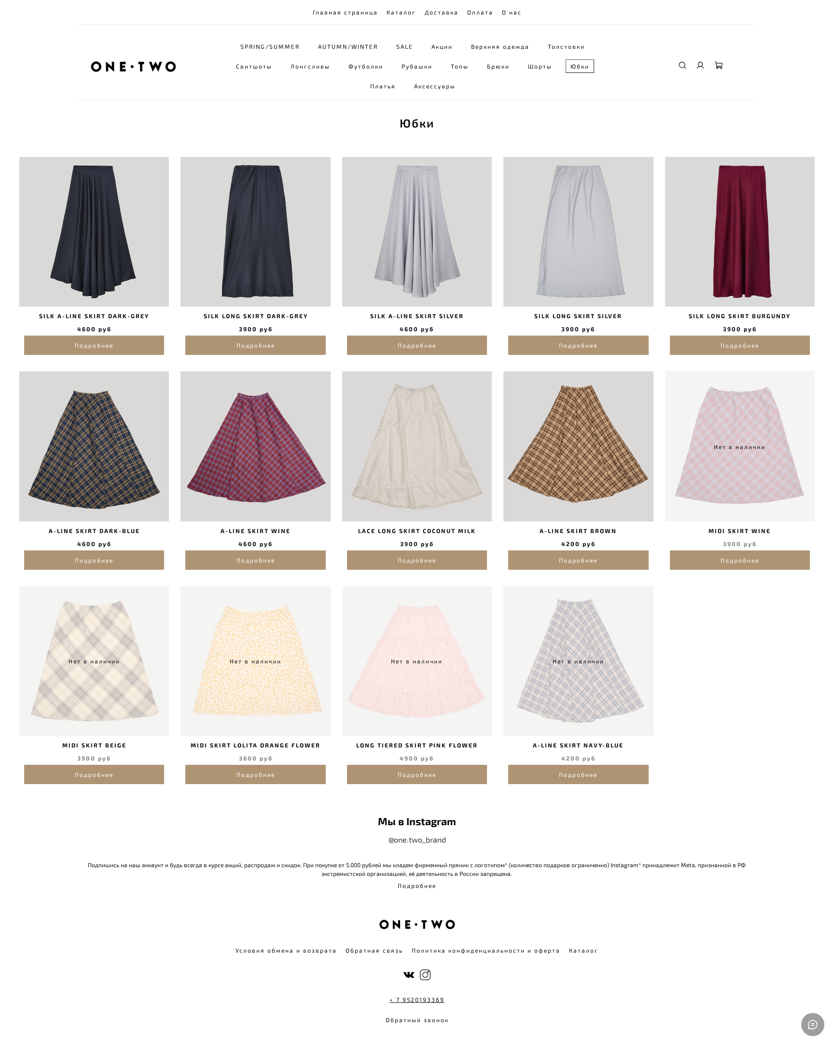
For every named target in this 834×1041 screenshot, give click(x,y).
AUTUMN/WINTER (348, 46)
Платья (383, 86)
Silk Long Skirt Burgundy (740, 315)
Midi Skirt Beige (94, 745)
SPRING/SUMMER (270, 46)
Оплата (480, 12)
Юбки (579, 66)
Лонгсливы (310, 66)
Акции (442, 46)
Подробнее (94, 345)
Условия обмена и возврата (286, 950)
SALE (404, 46)
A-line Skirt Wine (256, 530)
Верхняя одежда (500, 46)
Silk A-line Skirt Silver (417, 315)
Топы (460, 66)
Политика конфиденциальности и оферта (486, 950)
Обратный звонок (417, 1019)
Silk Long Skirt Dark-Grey (256, 315)
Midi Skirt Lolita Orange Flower (255, 745)
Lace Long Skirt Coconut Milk (417, 530)
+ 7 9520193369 (417, 999)
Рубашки (417, 66)
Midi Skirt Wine (740, 530)
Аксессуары (435, 86)
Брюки (498, 66)
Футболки (365, 66)
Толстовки (566, 46)
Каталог (401, 12)
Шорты (540, 66)
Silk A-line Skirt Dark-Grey (94, 315)
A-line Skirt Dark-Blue (94, 530)
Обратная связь (374, 950)
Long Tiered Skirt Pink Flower (417, 745)
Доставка (442, 12)
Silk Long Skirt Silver (578, 315)
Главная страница (345, 12)
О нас (512, 12)
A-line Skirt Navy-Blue (578, 745)
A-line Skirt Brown (578, 530)
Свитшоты (254, 66)
